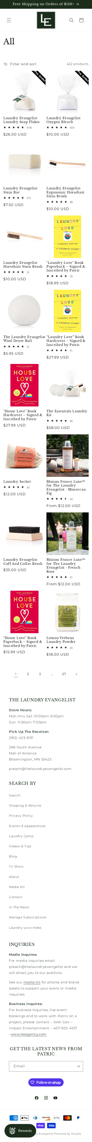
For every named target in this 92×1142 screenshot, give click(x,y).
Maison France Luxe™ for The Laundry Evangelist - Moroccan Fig (66, 487)
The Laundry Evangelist (37, 1133)
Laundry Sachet (17, 482)
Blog (13, 856)
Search (15, 795)
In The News (19, 907)
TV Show (16, 866)
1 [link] (16, 674)
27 (64, 674)
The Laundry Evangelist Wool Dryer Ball (24, 339)
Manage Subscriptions (27, 917)
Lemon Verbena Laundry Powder (61, 640)
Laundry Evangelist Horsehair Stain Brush (23, 265)
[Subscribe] (78, 1066)
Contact (15, 897)
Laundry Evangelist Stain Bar (20, 190)
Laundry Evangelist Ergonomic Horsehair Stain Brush (65, 192)
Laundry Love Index (25, 928)
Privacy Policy (21, 816)
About (14, 877)
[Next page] (76, 674)
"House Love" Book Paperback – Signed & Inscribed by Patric (22, 642)
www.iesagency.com (29, 1034)
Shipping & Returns (25, 805)
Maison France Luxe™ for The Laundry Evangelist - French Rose (65, 565)
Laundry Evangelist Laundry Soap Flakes (21, 120)
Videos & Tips (20, 846)
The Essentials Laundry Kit (66, 413)
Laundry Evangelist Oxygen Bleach (63, 120)
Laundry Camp (21, 836)
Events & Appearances (27, 826)
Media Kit (17, 887)
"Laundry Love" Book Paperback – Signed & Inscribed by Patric (65, 267)
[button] (9, 20)
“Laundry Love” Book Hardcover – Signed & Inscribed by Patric (66, 341)
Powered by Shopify (67, 1133)
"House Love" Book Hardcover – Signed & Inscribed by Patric (22, 415)
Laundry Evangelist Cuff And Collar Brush (23, 561)
